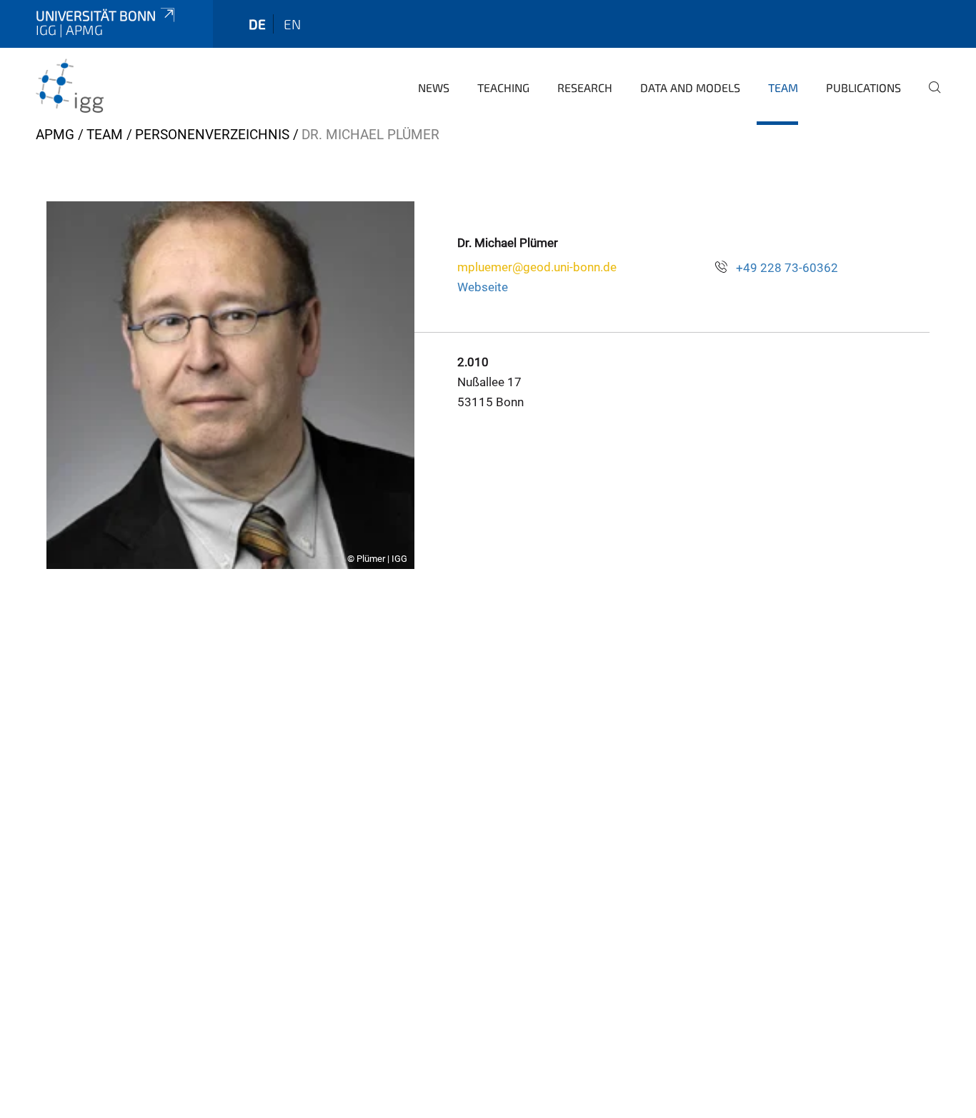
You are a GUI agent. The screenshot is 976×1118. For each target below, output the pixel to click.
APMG (55, 134)
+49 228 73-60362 (787, 268)
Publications (863, 87)
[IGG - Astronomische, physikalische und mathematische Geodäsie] (105, 86)
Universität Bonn (96, 15)
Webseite (482, 287)
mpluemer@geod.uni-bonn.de (537, 267)
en (292, 24)
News (433, 87)
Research (584, 87)
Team (783, 87)
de (257, 24)
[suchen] (928, 97)
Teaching (503, 87)
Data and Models (690, 87)
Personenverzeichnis (212, 134)
